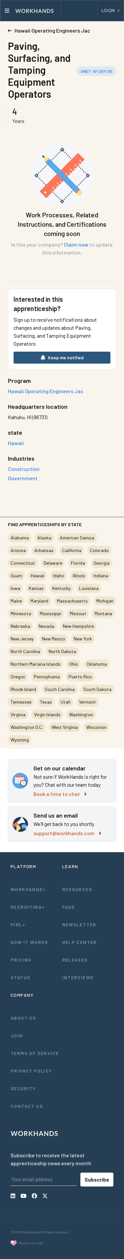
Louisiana (89, 588)
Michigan (104, 601)
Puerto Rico (80, 676)
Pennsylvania (47, 676)
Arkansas (44, 550)
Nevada (46, 626)
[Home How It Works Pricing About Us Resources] (30, 10)
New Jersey (22, 638)
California (71, 550)
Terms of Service (35, 1053)
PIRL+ (18, 924)
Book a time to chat (56, 794)
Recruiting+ (28, 907)
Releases (75, 960)
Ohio (73, 664)
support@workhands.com (64, 833)
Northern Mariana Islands (36, 664)
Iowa (15, 588)
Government (23, 478)
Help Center (79, 942)
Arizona (18, 550)
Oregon (18, 676)
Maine (16, 601)
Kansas (36, 588)
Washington (81, 714)
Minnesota (21, 613)
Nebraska (20, 626)
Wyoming (20, 740)
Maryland (39, 601)
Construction (24, 469)
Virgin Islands (47, 714)
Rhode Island (23, 689)
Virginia (18, 714)
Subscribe (97, 1179)
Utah (65, 702)
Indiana (101, 575)
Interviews (78, 977)
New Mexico (53, 638)
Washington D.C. (27, 727)
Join (17, 1035)
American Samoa (77, 537)
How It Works (29, 942)
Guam (16, 575)
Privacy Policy (31, 1071)
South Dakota (97, 689)
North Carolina (25, 651)
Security (23, 1088)
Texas (46, 702)
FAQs (68, 907)
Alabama (20, 537)
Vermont (87, 702)
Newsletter (79, 924)
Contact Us (27, 1106)
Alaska (44, 537)
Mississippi (50, 613)
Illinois (79, 575)
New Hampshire (78, 626)
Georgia (101, 563)
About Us (23, 1018)
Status (20, 977)
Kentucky (61, 588)
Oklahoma (97, 664)
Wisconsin (96, 727)
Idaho (58, 575)
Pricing (21, 960)
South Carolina (60, 689)
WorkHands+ (28, 889)
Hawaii (37, 575)
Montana (103, 613)
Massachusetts (72, 601)
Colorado (99, 550)
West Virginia (65, 727)
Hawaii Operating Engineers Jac (46, 391)
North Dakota (62, 651)
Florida (78, 563)
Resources (77, 889)
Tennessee (21, 702)
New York (83, 638)
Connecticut (23, 563)
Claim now (76, 244)
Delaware (53, 563)
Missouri (78, 613)
